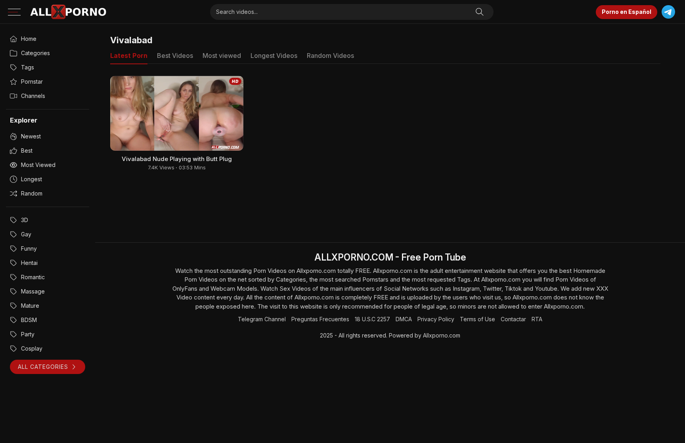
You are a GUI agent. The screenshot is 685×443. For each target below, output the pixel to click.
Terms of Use (477, 319)
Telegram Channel (262, 319)
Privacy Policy (435, 319)
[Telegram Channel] (668, 12)
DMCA (404, 319)
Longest (31, 179)
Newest (31, 136)
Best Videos (175, 55)
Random (31, 193)
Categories (35, 53)
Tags (27, 67)
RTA (537, 319)
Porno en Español (626, 11)
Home (28, 38)
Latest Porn (128, 55)
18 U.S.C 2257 (372, 319)
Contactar (513, 319)
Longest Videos (274, 55)
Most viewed (38, 164)
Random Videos (330, 55)
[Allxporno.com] (68, 12)
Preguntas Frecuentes (320, 319)
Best (27, 150)
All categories (43, 366)
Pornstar (32, 81)
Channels (33, 95)
